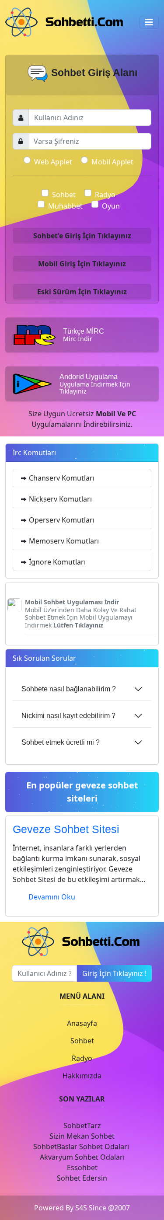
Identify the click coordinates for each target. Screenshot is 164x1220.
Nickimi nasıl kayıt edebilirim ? (68, 715)
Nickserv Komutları (59, 499)
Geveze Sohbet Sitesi (66, 829)
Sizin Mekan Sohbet (82, 1136)
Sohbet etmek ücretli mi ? (60, 742)
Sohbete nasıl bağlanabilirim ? (68, 689)
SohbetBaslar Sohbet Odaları (82, 1146)
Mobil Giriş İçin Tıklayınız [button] (82, 263)
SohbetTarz (82, 1125)
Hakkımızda (82, 1076)
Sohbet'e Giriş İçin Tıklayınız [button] (82, 236)
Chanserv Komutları (60, 478)
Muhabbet (65, 206)
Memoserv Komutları (63, 541)
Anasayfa (82, 1023)
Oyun (111, 206)
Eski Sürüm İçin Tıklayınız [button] (82, 291)
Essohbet (82, 1167)
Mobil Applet (112, 162)
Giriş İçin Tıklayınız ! (114, 973)
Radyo (105, 194)
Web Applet (53, 162)
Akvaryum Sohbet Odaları (82, 1157)
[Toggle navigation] (149, 22)
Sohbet (64, 194)
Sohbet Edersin (82, 1178)
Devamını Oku (51, 897)
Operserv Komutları (60, 520)
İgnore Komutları (56, 562)
